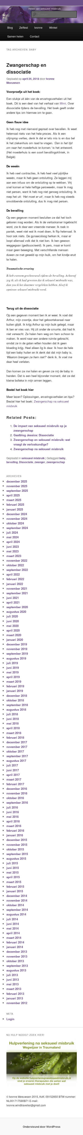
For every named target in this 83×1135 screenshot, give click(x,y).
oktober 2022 (15, 565)
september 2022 (17, 570)
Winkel (53, 27)
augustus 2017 (16, 761)
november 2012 (16, 1003)
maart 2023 (13, 556)
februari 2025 (15, 504)
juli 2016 (12, 807)
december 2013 (16, 951)
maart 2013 (13, 989)
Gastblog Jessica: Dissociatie (34, 435)
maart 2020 (13, 635)
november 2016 (16, 793)
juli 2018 (12, 714)
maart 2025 (13, 500)
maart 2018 (13, 733)
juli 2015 (12, 863)
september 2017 (17, 756)
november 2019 (16, 649)
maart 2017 (13, 779)
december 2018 (16, 695)
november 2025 (16, 486)
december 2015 (16, 840)
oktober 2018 (15, 700)
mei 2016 (12, 816)
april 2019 (13, 677)
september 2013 (17, 966)
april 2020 (13, 630)
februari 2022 (15, 579)
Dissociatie (26, 462)
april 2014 (13, 933)
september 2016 (17, 802)
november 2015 (16, 844)
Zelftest (23, 27)
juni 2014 (12, 924)
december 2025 (16, 481)
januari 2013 (14, 998)
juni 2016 (12, 812)
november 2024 (16, 518)
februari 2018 (15, 737)
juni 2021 (12, 598)
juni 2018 (12, 719)
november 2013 (16, 956)
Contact (34, 36)
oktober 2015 (15, 849)
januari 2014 (14, 947)
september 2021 (17, 593)
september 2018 (17, 705)
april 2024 (13, 542)
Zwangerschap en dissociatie (26, 68)
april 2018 (13, 728)
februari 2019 (15, 686)
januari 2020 (14, 639)
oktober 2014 (15, 905)
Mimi (63, 103)
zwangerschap (55, 462)
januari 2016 (14, 835)
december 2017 (16, 742)
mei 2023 (12, 551)
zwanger (40, 462)
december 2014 (16, 896)
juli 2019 (12, 663)
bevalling (12, 462)
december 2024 (16, 514)
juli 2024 (12, 532)
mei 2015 (12, 872)
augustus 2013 (16, 970)
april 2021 (13, 602)
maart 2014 (13, 938)
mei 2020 (12, 626)
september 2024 (17, 528)
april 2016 (13, 821)
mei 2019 (12, 672)
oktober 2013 (15, 961)
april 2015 (13, 877)
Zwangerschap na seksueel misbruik (39, 449)
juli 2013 (12, 975)
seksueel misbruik (33, 458)
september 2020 (17, 607)
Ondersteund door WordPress (41, 1127)
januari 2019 (14, 691)
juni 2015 (12, 868)
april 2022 (13, 574)
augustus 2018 (16, 709)
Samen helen (15, 36)
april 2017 (13, 775)
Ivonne (38, 27)
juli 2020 (12, 616)
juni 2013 (12, 979)
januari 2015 (14, 891)
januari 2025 (14, 509)
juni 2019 (12, 667)
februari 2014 (15, 942)
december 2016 (16, 788)
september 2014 (17, 910)
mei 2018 (12, 723)
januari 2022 (14, 584)
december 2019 (16, 644)
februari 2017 (15, 784)
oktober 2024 (15, 523)
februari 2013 (15, 993)
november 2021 (16, 588)
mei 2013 (12, 984)
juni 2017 (12, 770)
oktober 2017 (15, 751)
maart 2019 (13, 681)
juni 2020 (12, 621)
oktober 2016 (15, 798)
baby (62, 458)
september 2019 (17, 653)
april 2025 (13, 495)
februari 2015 (15, 886)
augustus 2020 (16, 611)
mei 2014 (12, 928)
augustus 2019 (16, 658)
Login (10, 1019)
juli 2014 (12, 919)
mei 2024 (12, 537)
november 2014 (16, 900)
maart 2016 (13, 826)
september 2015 (17, 854)
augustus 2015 (16, 858)
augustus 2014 (16, 914)
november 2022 (16, 560)
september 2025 (17, 490)
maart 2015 (13, 882)
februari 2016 (15, 830)
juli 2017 (12, 765)
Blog (10, 27)
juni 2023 (12, 546)
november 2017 (16, 747)
